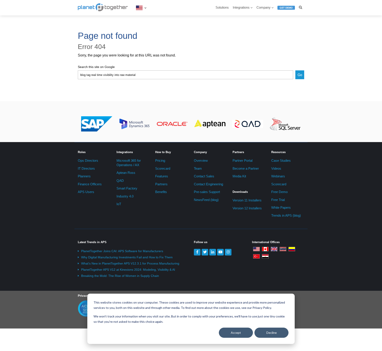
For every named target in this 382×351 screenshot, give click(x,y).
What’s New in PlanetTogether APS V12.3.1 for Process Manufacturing (130, 263)
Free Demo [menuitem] (279, 192)
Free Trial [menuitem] (278, 200)
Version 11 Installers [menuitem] (247, 200)
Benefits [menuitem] (161, 192)
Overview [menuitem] (201, 160)
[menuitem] (286, 10)
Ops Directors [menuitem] (88, 160)
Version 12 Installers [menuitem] (247, 208)
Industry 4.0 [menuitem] (125, 196)
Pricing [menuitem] (160, 160)
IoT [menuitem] (119, 204)
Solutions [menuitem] (222, 7)
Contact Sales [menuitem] (204, 176)
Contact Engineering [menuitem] (208, 184)
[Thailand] (283, 249)
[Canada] (265, 249)
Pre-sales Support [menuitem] (207, 192)
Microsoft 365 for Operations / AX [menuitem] (129, 163)
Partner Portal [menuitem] (242, 160)
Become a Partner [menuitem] (246, 168)
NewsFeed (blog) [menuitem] (206, 200)
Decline (271, 332)
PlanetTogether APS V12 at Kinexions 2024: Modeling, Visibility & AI (128, 269)
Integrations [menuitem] (241, 7)
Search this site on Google (96, 67)
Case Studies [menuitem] (281, 160)
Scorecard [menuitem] (162, 168)
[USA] (139, 7)
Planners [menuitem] (84, 176)
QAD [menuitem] (120, 180)
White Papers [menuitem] (281, 207)
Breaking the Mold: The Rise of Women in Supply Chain (120, 276)
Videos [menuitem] (276, 168)
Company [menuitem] (263, 7)
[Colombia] (291, 249)
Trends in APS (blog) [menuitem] (286, 215)
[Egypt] (265, 256)
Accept (236, 332)
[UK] (274, 249)
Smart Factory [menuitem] (127, 188)
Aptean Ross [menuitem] (126, 173)
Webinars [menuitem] (278, 176)
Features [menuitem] (161, 176)
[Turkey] (256, 256)
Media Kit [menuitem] (239, 176)
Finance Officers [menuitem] (90, 184)
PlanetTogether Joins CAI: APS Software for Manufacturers (122, 251)
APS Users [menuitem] (86, 192)
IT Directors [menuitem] (86, 168)
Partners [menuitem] (161, 184)
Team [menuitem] (198, 168)
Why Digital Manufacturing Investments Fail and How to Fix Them (127, 257)
